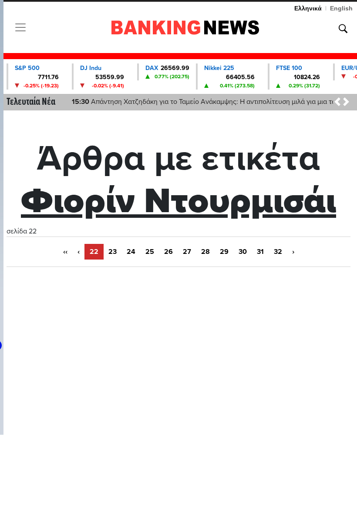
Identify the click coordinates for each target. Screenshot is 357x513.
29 (224, 251)
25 (149, 251)
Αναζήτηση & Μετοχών (343, 28)
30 (243, 251)
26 (168, 251)
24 (131, 251)
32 (278, 251)
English (341, 8)
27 (187, 251)
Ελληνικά (308, 8)
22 (94, 251)
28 (205, 251)
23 (112, 251)
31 (260, 251)
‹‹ (65, 251)
